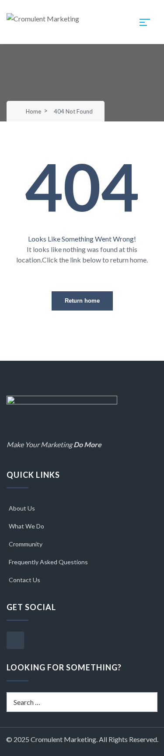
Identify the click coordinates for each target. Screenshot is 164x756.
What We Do (26, 526)
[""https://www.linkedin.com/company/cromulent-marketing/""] (15, 640)
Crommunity (25, 544)
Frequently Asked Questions (48, 562)
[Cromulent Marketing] (43, 18)
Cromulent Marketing (63, 739)
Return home (82, 300)
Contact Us (24, 579)
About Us (22, 508)
